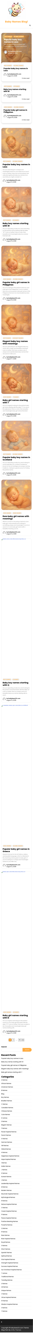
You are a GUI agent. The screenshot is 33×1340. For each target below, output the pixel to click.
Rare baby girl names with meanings (16, 517)
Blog (2, 1094)
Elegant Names (18, 338)
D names (4, 1118)
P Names (4, 1214)
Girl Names (8, 107)
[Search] (30, 25)
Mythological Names (8, 1197)
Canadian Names (7, 1108)
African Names (6, 1083)
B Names (4, 1090)
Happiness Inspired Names (10, 1156)
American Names (7, 1087)
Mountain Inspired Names (9, 1194)
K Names (4, 1173)
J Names (4, 1170)
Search (4, 1047)
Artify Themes (16, 1330)
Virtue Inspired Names (8, 1297)
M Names (4, 1187)
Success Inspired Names (9, 1266)
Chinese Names (6, 1111)
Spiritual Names (6, 1256)
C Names (4, 1104)
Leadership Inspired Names (10, 1183)
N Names (16, 1012)
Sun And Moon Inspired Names (11, 1270)
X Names (4, 1308)
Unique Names (6, 1290)
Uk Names (4, 1287)
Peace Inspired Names (9, 1218)
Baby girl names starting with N (15, 1016)
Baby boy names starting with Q (15, 683)
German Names (6, 1142)
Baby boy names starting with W (15, 90)
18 (19, 1040)
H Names (4, 1152)
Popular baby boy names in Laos (13, 40)
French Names (6, 1135)
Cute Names (5, 1114)
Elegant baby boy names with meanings (15, 342)
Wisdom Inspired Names (9, 1304)
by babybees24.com (15, 51)
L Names (4, 1180)
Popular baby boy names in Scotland (16, 458)
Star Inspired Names (8, 1259)
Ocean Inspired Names (9, 1211)
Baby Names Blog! (16, 21)
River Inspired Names (8, 1239)
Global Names (18, 36)
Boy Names (8, 36)
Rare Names (17, 513)
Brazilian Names (6, 1101)
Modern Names (6, 1190)
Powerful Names (6, 1225)
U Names (4, 1284)
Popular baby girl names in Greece (16, 850)
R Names (4, 1232)
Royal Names (5, 1242)
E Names (4, 1121)
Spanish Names (6, 1252)
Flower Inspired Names (8, 1132)
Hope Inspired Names (8, 1159)
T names (16, 397)
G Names (4, 1139)
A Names (4, 1080)
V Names (4, 1294)
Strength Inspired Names (9, 1263)
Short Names (5, 1249)
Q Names (16, 679)
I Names (4, 1163)
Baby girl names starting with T (15, 401)
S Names (4, 1246)
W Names (17, 86)
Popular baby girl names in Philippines (15, 111)
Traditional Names (7, 1277)
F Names (4, 1128)
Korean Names (6, 1177)
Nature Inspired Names (9, 1204)
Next (22, 1040)
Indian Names (6, 1166)
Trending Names (6, 1280)
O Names (4, 1208)
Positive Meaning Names (9, 1221)
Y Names (4, 1311)
